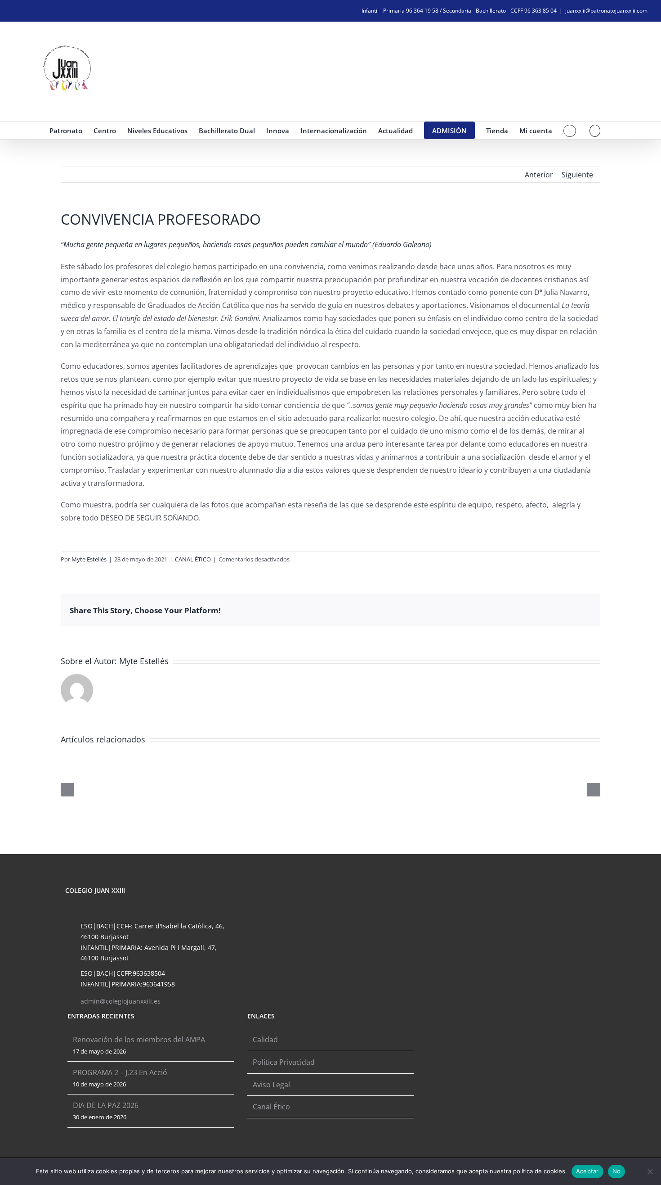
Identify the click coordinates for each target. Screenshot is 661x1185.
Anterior (539, 175)
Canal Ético (271, 1107)
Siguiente (577, 175)
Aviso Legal (271, 1085)
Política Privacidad (284, 1062)
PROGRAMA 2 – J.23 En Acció (120, 1072)
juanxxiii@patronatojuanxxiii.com (606, 10)
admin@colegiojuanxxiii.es (120, 1001)
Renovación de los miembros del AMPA (139, 1040)
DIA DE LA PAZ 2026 (105, 1105)
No (616, 1171)
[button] (595, 130)
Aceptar (587, 1171)
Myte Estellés (89, 559)
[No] (649, 1171)
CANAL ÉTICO (193, 559)
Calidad (265, 1040)
